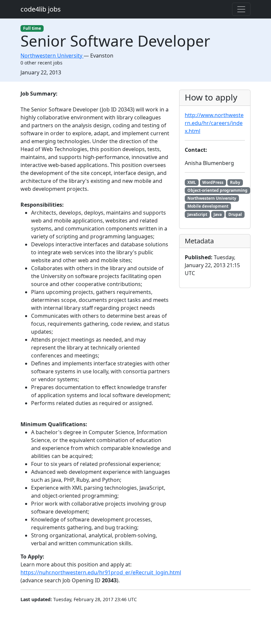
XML (191, 182)
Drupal (235, 214)
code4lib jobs (40, 9)
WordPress (212, 182)
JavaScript (197, 214)
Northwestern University (211, 198)
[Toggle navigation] (241, 9)
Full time (32, 28)
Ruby (235, 182)
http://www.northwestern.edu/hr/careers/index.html (214, 123)
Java (217, 214)
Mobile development (207, 206)
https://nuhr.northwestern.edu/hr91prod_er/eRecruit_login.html (100, 572)
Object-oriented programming (217, 190)
